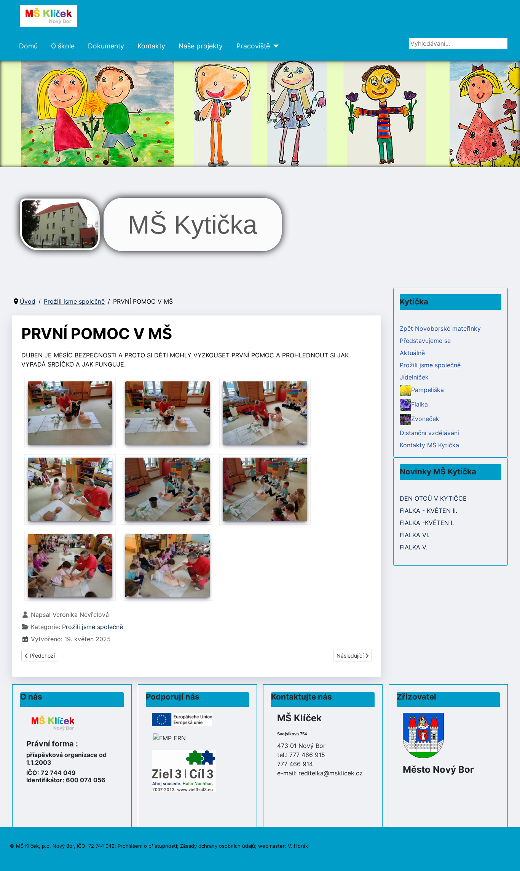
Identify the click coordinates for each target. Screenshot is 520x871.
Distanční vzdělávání (429, 433)
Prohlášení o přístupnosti (147, 846)
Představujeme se (425, 340)
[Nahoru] (506, 857)
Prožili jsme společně (92, 627)
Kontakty (151, 46)
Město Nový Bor (438, 769)
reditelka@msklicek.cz (330, 773)
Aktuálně (412, 353)
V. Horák (298, 846)
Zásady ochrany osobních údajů (217, 846)
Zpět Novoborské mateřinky (440, 328)
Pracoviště (253, 46)
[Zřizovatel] (423, 735)
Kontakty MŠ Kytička (429, 445)
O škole (63, 46)
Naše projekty (201, 46)
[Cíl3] (184, 770)
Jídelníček (414, 377)
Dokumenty (106, 46)
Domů (28, 46)
